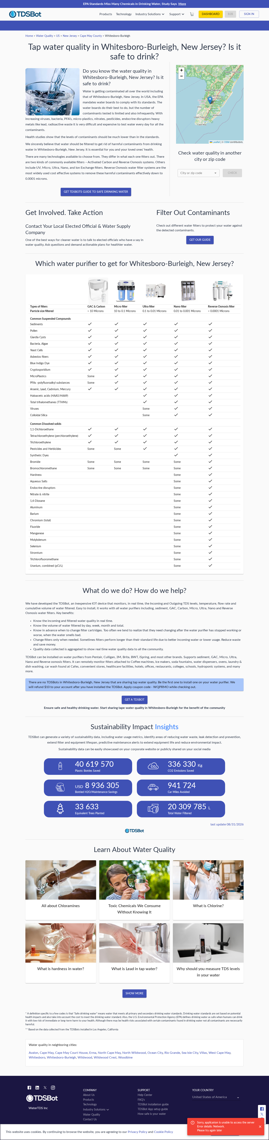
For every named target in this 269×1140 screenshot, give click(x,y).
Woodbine (125, 1057)
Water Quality (44, 36)
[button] (210, 100)
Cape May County (91, 36)
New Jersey (70, 36)
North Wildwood (134, 1052)
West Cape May (219, 1052)
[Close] (260, 1126)
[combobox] (198, 173)
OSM (226, 142)
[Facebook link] (29, 1088)
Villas (203, 1052)
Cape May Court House (71, 1052)
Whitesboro (37, 1057)
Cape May (47, 1052)
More (182, 4)
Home (29, 36)
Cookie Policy (163, 1132)
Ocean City (155, 1052)
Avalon (33, 1052)
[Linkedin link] (37, 1088)
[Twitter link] (45, 1088)
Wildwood (85, 1057)
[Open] (215, 173)
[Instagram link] (53, 1088)
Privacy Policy (137, 1132)
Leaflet (216, 142)
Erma (92, 1052)
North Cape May (109, 1052)
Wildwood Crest (105, 1057)
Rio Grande (172, 1052)
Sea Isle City (190, 1052)
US (58, 36)
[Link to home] (52, 1098)
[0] (192, 14)
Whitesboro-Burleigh (61, 1057)
